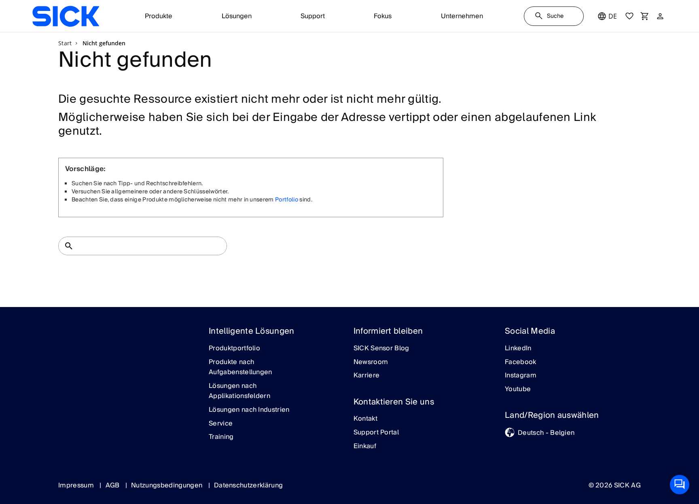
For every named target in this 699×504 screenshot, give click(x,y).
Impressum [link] (76, 485)
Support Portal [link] (376, 433)
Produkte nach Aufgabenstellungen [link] (240, 367)
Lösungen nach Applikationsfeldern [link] (239, 391)
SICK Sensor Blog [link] (381, 348)
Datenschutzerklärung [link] (248, 485)
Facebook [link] (520, 362)
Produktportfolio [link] (234, 348)
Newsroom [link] (371, 362)
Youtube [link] (518, 389)
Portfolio (286, 200)
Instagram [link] (520, 376)
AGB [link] (113, 485)
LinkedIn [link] (518, 348)
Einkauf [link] (365, 446)
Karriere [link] (367, 376)
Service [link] (221, 424)
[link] (65, 16)
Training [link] (221, 437)
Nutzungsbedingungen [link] (167, 485)
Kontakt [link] (365, 419)
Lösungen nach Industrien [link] (249, 410)
